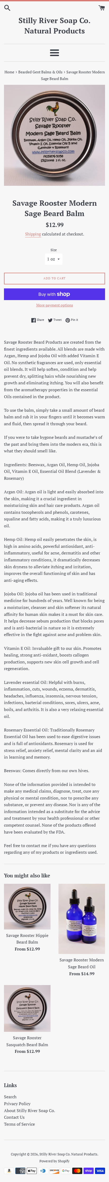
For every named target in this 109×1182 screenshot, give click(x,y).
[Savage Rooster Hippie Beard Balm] (27, 906)
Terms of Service (19, 1124)
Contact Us (14, 1117)
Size (54, 250)
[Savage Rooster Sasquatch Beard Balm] (27, 1008)
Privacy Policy (17, 1104)
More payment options (54, 305)
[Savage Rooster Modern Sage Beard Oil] (81, 919)
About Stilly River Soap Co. (29, 1110)
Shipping (33, 234)
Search (10, 1097)
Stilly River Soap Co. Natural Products (54, 25)
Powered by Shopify (54, 1161)
